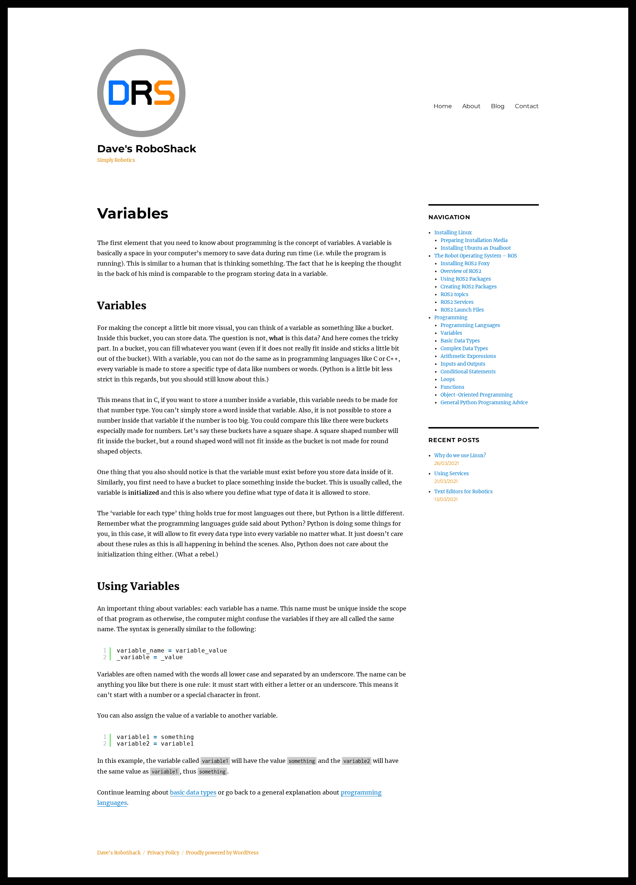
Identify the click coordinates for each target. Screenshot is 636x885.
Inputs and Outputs (463, 364)
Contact (527, 106)
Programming (450, 317)
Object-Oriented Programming (477, 395)
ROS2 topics (455, 294)
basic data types (193, 792)
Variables (451, 333)
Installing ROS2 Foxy (465, 263)
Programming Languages (470, 325)
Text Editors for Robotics (463, 491)
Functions (452, 387)
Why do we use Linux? (460, 455)
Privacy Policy (163, 853)
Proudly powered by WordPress (222, 853)
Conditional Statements (468, 372)
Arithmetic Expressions (468, 356)
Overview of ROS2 (461, 271)
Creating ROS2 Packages (469, 287)
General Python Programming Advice (484, 402)
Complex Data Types (464, 348)
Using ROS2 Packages (466, 279)
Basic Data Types (460, 341)
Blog (498, 106)
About (471, 106)
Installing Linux (453, 233)
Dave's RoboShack (146, 148)
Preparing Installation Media (474, 240)
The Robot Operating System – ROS (475, 256)
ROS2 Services (457, 302)
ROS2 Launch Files (462, 310)
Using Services (451, 473)
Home (443, 106)
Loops (448, 379)
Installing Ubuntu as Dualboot (476, 248)
